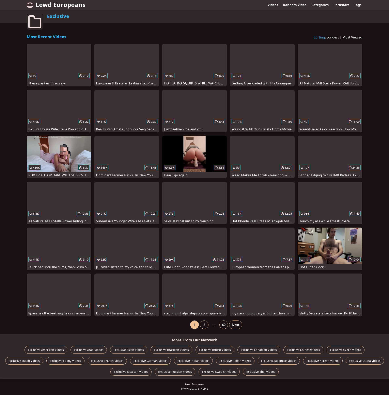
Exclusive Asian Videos (128, 350)
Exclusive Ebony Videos (65, 361)
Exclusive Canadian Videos (259, 350)
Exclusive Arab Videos (88, 350)
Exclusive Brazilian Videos (171, 350)
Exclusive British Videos (215, 350)
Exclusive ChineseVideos (303, 350)
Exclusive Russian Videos (175, 372)
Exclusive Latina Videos (364, 361)
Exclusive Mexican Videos (131, 372)
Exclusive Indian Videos (193, 361)
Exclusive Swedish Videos (219, 372)
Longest (333, 37)
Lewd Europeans (60, 5)
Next (235, 325)
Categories (320, 5)
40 (223, 325)
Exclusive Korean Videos (323, 361)
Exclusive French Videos (107, 361)
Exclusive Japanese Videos (278, 361)
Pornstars (341, 5)
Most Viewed (352, 37)
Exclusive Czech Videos (345, 350)
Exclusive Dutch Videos (24, 361)
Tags (357, 5)
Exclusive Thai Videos (260, 372)
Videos (273, 5)
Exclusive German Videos (150, 361)
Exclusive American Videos (46, 350)
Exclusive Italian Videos (235, 361)
